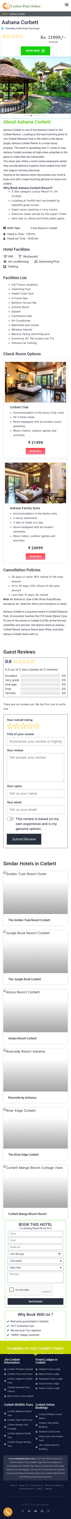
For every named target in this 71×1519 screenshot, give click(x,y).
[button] (66, 4)
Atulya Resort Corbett (22, 1038)
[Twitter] (29, 1511)
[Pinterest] (42, 1511)
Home (5, 14)
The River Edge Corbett (23, 1154)
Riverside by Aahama (22, 1097)
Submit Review (24, 839)
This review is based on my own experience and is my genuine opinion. (37, 824)
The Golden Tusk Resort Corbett (29, 920)
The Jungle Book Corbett (24, 979)
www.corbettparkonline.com (21, 1458)
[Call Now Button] (7, 1512)
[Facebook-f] (22, 1511)
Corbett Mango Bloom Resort (27, 1214)
